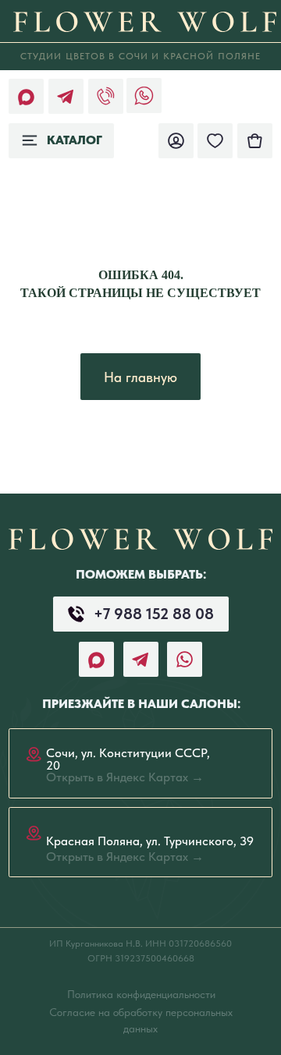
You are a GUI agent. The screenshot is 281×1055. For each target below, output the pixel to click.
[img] (254, 140)
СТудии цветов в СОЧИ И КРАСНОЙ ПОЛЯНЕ (140, 56)
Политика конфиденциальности (141, 994)
